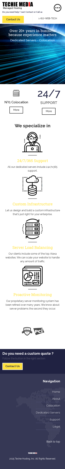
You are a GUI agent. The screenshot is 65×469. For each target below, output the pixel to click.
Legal (56, 426)
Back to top (53, 441)
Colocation (53, 405)
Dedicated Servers (48, 412)
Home (56, 391)
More (16, 109)
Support (55, 419)
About (56, 398)
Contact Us (13, 19)
